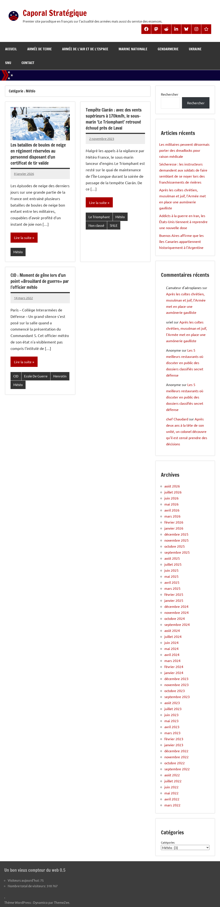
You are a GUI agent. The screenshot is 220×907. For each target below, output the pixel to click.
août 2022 (172, 775)
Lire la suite (23, 237)
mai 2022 (171, 793)
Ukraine (195, 49)
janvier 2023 (173, 745)
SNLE (114, 225)
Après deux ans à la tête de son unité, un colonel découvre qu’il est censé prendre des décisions (186, 431)
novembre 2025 (176, 540)
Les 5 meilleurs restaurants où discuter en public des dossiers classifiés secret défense (184, 362)
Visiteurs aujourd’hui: (24, 880)
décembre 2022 (176, 751)
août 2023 (172, 702)
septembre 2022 (177, 769)
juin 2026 (171, 498)
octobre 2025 (174, 546)
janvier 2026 (173, 528)
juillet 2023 (173, 708)
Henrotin (60, 376)
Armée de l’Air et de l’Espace (85, 49)
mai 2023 (171, 721)
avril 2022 (171, 799)
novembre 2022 (176, 757)
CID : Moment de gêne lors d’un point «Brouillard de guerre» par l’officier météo (40, 281)
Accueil (11, 49)
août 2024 (172, 630)
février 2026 (173, 522)
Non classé (96, 225)
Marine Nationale (133, 49)
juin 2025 (171, 570)
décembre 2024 (176, 606)
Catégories (168, 842)
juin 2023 (171, 714)
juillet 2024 (173, 636)
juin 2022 (171, 787)
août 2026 (172, 486)
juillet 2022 (173, 781)
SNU (8, 62)
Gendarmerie (168, 49)
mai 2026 (171, 504)
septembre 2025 (177, 552)
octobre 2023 (174, 690)
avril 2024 (171, 654)
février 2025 (173, 594)
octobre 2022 (174, 763)
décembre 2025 (176, 534)
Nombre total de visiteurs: (27, 886)
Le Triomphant (99, 217)
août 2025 (172, 558)
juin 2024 (171, 642)
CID (15, 376)
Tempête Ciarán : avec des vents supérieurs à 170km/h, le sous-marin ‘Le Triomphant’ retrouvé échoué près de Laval (114, 119)
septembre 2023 (177, 696)
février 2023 (173, 739)
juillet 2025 (173, 564)
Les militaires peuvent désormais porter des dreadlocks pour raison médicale (184, 150)
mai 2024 (171, 648)
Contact (27, 62)
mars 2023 (172, 733)
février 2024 (173, 666)
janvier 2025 (173, 600)
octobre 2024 (174, 618)
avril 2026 (171, 510)
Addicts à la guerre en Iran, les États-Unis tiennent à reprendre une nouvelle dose (183, 221)
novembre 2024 (176, 612)
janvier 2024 (173, 672)
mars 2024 (172, 660)
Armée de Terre (39, 49)
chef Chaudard (177, 419)
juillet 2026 (173, 492)
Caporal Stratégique (55, 13)
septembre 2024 (177, 624)
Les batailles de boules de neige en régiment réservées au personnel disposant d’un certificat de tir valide (38, 154)
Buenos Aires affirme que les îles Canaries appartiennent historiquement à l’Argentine (181, 241)
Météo (18, 252)
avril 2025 (171, 582)
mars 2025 (172, 588)
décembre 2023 (176, 678)
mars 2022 (172, 805)
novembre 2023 (176, 684)
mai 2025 (171, 576)
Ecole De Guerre (35, 376)
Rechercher (169, 94)
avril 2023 (171, 727)
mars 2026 (172, 516)
